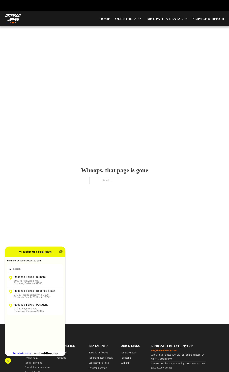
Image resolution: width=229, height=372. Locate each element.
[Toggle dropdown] (139, 18)
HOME (104, 19)
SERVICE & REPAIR (208, 19)
